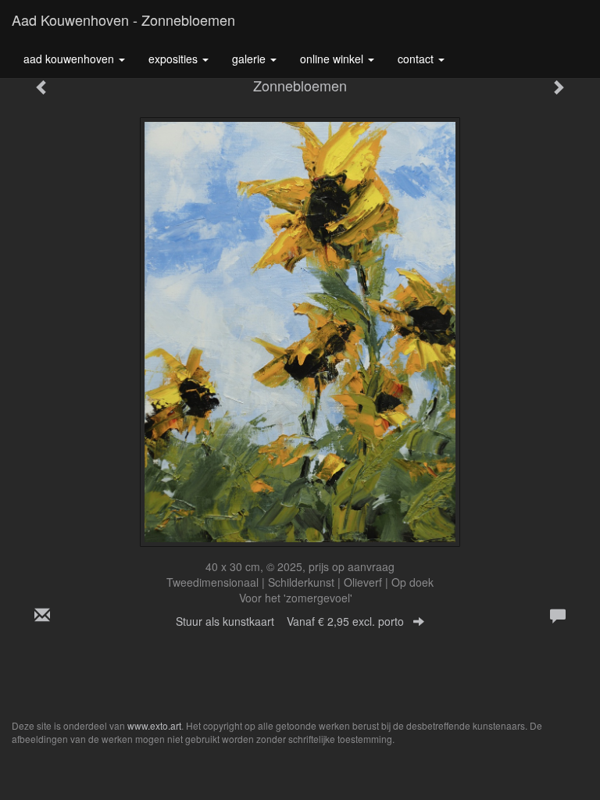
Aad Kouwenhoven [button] (70, 58)
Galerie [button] (250, 58)
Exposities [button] (174, 58)
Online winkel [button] (333, 58)
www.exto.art (154, 725)
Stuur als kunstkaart (290, 621)
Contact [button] (417, 58)
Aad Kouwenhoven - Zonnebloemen (123, 19)
